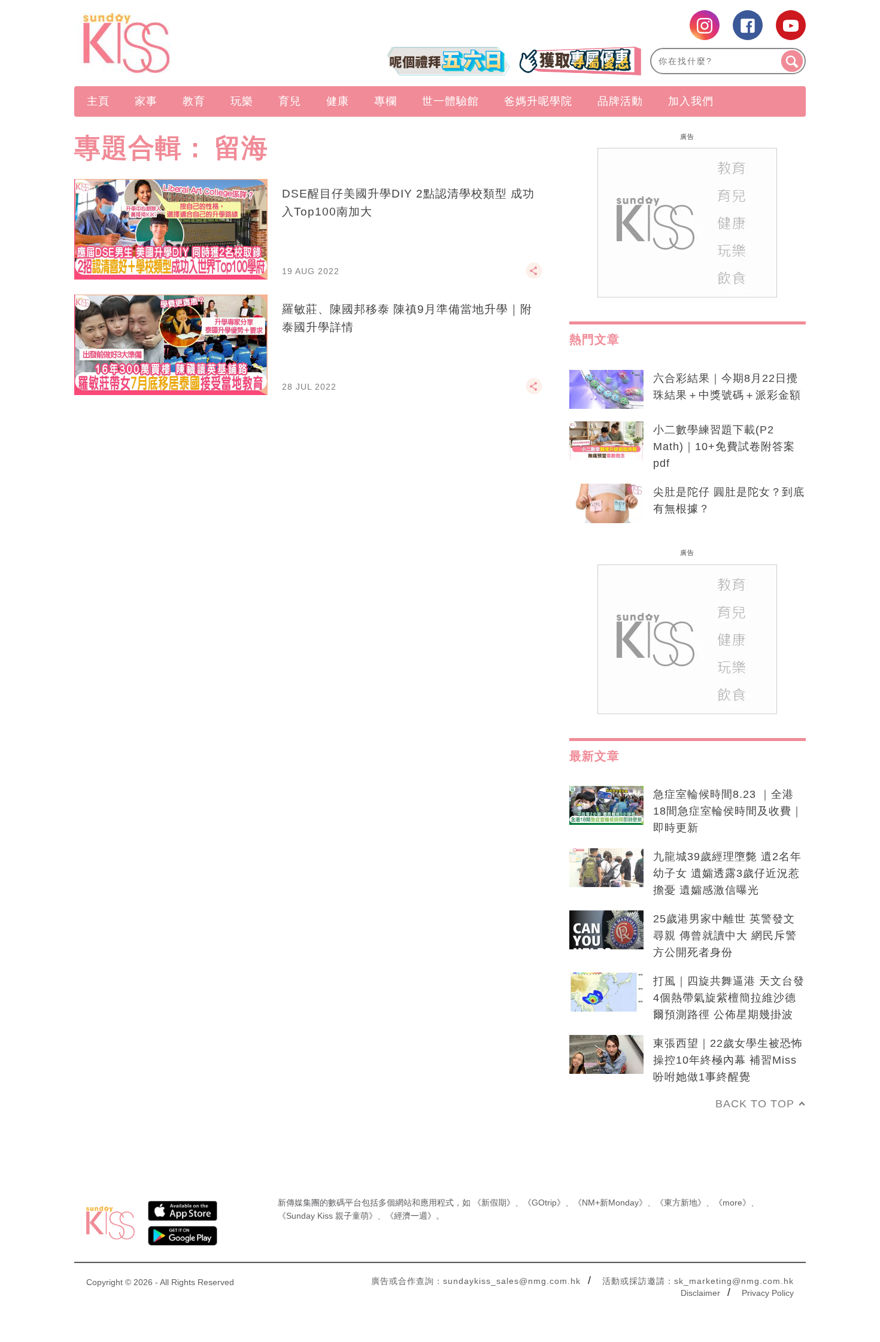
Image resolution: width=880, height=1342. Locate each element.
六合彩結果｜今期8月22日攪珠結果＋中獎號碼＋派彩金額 (727, 386)
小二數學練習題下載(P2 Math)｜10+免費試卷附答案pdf (724, 446)
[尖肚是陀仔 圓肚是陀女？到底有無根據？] (606, 503)
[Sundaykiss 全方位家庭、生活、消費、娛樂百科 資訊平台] (184, 43)
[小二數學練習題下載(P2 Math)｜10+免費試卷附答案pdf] (606, 441)
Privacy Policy (768, 1293)
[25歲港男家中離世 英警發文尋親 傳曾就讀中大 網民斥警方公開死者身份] (606, 930)
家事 (146, 101)
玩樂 (241, 101)
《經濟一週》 (411, 1215)
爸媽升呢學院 (538, 101)
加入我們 (691, 101)
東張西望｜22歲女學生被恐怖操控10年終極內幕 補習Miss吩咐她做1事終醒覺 (728, 1060)
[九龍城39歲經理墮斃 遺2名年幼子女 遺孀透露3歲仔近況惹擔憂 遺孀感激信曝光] (606, 868)
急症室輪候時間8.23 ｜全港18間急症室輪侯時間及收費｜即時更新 (728, 811)
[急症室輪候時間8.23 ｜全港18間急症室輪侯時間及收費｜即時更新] (606, 805)
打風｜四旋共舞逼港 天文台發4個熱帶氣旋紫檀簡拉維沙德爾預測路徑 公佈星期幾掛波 (729, 998)
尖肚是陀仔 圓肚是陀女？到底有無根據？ (729, 500)
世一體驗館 (450, 101)
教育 (194, 101)
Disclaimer (700, 1293)
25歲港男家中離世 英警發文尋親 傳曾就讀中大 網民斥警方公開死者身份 (725, 935)
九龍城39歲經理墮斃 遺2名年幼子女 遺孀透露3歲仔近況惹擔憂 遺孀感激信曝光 (727, 873)
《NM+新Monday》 (610, 1202)
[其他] (534, 276)
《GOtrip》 (544, 1202)
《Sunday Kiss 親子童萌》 (327, 1215)
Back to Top (754, 1104)
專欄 (385, 101)
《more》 (732, 1202)
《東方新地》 (681, 1202)
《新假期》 (494, 1202)
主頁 (98, 101)
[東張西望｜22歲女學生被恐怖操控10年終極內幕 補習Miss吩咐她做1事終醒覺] (606, 1054)
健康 (337, 101)
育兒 (289, 101)
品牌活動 (620, 101)
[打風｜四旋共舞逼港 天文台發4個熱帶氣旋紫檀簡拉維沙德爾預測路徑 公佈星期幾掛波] (606, 992)
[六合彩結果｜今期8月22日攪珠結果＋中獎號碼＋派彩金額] (606, 389)
